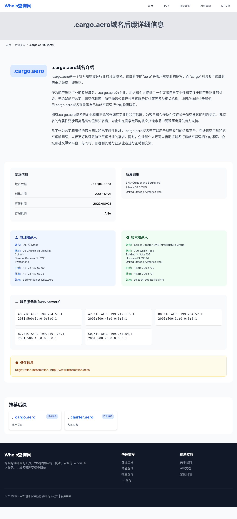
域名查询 (127, 468)
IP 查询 (126, 480)
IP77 (166, 5)
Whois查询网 (17, 6)
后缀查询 (205, 5)
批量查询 (185, 5)
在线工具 (127, 462)
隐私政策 (53, 496)
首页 (150, 5)
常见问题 (186, 474)
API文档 (225, 5)
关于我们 (186, 462)
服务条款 (66, 496)
